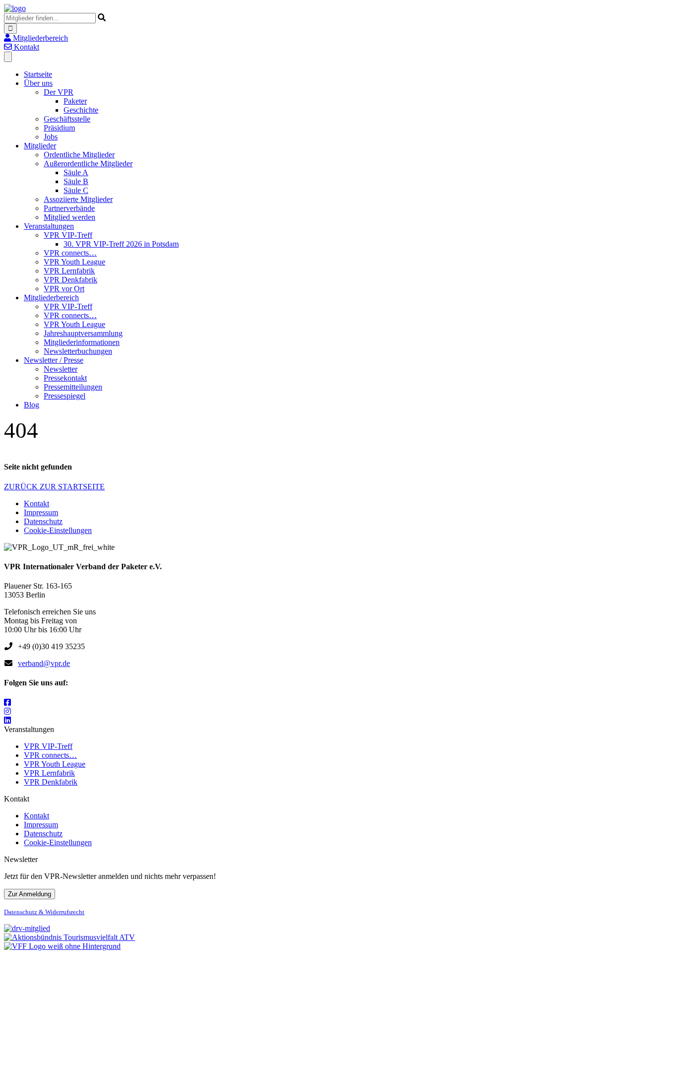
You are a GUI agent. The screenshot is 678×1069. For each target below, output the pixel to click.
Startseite (38, 74)
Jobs (51, 137)
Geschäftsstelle (67, 119)
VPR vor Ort (64, 288)
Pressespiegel (64, 396)
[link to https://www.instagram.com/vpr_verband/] (7, 711)
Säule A (76, 172)
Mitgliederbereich (51, 297)
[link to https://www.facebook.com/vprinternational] (7, 702)
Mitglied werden (69, 217)
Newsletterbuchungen (78, 351)
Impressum (41, 512)
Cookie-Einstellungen (58, 530)
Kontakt (36, 503)
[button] (36, 38)
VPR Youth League (74, 262)
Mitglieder (40, 145)
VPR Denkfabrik (70, 279)
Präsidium (59, 128)
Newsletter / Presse (53, 360)
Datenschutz (43, 521)
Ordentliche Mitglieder (79, 154)
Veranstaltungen (49, 226)
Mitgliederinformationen (82, 342)
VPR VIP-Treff (68, 235)
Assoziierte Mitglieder (78, 199)
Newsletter (60, 369)
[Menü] (8, 57)
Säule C (76, 190)
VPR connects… (70, 253)
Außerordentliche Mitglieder (88, 163)
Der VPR (58, 92)
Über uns (38, 83)
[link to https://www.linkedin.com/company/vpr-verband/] (7, 720)
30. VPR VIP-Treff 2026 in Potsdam (121, 244)
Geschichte (81, 110)
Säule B (76, 181)
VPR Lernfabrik (69, 271)
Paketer (75, 101)
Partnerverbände (69, 208)
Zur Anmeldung (29, 894)
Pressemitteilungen (73, 387)
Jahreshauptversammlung (83, 333)
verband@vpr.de (44, 663)
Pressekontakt (65, 378)
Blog (31, 405)
